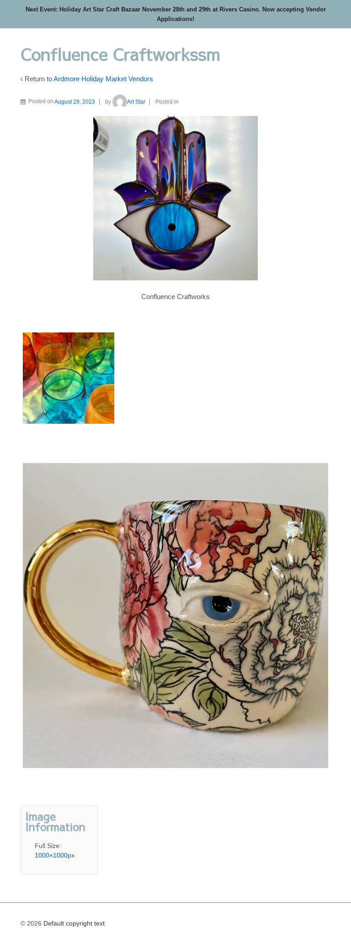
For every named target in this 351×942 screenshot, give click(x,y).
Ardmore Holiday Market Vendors (103, 79)
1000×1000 (51, 855)
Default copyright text (73, 923)
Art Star (136, 102)
